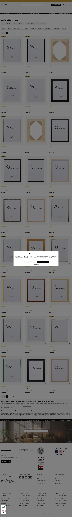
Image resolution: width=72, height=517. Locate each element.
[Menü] (5, 505)
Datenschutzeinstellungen (29, 261)
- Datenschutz (36, 264)
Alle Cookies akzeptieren (42, 261)
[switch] (4, 512)
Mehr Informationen (47, 258)
